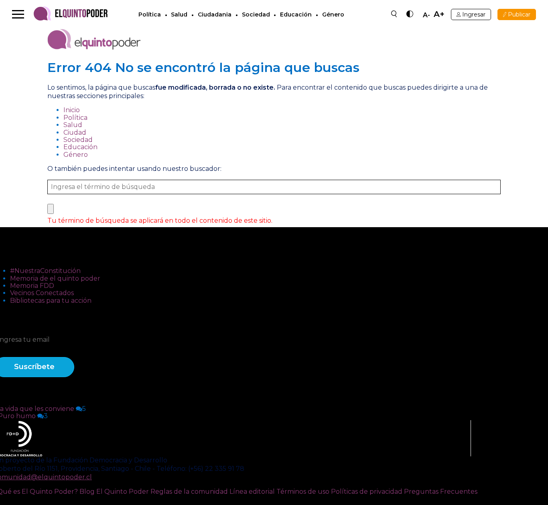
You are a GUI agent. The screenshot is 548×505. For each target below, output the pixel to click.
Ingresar (473, 14)
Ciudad (74, 132)
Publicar (519, 14)
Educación (296, 14)
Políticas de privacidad (366, 491)
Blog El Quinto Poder (114, 491)
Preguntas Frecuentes (440, 491)
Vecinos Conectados (42, 293)
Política (149, 14)
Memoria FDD (32, 285)
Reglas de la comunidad (189, 491)
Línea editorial (252, 491)
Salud (179, 14)
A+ (439, 14)
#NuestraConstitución (45, 271)
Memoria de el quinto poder (55, 278)
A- (426, 15)
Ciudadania (214, 14)
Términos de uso (302, 491)
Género (333, 14)
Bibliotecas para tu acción (50, 300)
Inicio (71, 110)
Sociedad (256, 14)
